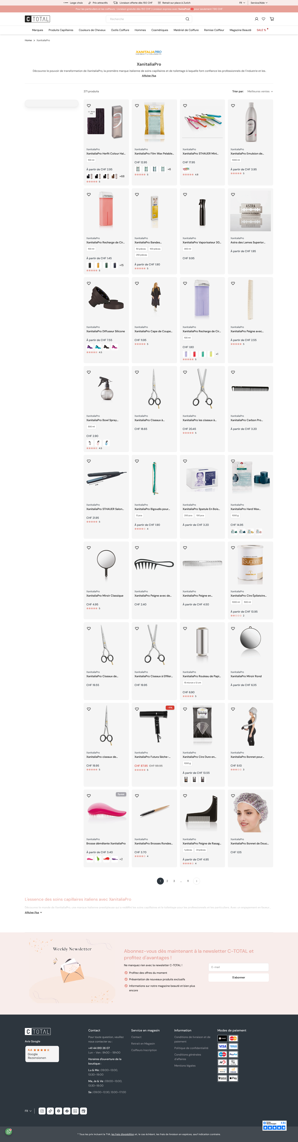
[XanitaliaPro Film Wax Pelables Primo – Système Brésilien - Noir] (138, 169)
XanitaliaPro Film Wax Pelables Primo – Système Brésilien (154, 154)
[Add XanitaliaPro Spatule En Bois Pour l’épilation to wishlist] (185, 460)
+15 (122, 265)
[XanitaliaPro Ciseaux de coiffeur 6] (106, 645)
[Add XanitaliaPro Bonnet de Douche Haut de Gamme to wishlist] (233, 794)
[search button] (187, 19)
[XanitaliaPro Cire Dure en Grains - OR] (186, 779)
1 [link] (160, 881)
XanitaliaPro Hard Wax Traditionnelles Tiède (245, 509)
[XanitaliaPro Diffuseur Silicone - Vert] (98, 347)
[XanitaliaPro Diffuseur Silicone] (106, 299)
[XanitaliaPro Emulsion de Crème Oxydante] (250, 122)
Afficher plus (149, 75)
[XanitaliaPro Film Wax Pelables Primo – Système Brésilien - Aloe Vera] (162, 169)
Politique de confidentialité (191, 1048)
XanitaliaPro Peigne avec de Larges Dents (152, 596)
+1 (217, 354)
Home (28, 40)
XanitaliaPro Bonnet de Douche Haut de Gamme (250, 843)
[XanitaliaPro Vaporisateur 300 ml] (202, 211)
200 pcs (188, 515)
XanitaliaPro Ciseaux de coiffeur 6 (101, 676)
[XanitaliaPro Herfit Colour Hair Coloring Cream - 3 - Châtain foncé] (106, 176)
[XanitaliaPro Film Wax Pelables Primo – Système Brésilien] (154, 122)
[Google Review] (42, 1048)
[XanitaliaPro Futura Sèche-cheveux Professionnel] (154, 725)
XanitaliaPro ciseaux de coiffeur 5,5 (101, 757)
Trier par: (238, 91)
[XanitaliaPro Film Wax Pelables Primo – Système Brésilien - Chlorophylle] (146, 169)
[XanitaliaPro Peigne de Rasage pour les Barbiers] (202, 812)
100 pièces (155, 248)
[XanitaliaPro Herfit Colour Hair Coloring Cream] (106, 122)
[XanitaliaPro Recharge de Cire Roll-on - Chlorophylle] (106, 265)
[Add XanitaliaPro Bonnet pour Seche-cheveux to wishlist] (233, 708)
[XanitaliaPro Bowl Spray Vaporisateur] (106, 388)
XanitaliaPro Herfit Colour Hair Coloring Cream (105, 154)
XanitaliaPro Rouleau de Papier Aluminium (202, 676)
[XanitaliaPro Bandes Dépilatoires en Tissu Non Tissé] (154, 211)
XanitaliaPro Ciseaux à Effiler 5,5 (153, 676)
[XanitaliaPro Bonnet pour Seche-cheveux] (250, 725)
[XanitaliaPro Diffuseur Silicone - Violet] (89, 347)
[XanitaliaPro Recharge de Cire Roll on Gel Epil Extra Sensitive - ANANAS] (210, 354)
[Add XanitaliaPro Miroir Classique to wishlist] (88, 546)
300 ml (187, 248)
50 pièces (141, 248)
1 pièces (188, 850)
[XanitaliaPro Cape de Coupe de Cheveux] (154, 299)
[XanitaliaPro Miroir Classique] (106, 564)
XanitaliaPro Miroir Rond (246, 676)
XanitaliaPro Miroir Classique (104, 595)
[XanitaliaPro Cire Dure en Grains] (202, 725)
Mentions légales (185, 1065)
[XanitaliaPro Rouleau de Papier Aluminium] (202, 645)
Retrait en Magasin (143, 1043)
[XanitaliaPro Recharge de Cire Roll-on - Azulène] (114, 265)
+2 (121, 859)
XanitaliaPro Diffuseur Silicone (105, 331)
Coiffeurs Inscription (144, 1050)
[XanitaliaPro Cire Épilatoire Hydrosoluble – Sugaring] (250, 564)
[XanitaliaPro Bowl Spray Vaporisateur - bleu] (106, 443)
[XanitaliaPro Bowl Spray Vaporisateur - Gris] (89, 443)
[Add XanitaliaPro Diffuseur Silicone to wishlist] (88, 282)
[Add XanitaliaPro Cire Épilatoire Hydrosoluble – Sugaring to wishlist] (233, 546)
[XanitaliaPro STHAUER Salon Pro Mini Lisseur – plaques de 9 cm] (106, 477)
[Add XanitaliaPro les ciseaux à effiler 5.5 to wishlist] (185, 371)
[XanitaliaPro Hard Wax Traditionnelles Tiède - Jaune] (250, 531)
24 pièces (201, 850)
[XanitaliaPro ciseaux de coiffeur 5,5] (106, 725)
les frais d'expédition (122, 1134)
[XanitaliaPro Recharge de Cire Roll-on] (106, 211)
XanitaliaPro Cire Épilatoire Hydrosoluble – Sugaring (248, 596)
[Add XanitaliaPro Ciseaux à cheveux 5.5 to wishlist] (136, 371)
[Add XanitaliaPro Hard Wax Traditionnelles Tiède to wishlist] (233, 460)
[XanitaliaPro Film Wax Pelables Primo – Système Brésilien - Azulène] (154, 169)
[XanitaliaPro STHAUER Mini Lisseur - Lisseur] (186, 169)
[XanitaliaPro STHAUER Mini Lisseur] (202, 122)
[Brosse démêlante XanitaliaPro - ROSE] (89, 859)
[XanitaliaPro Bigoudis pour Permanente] (154, 477)
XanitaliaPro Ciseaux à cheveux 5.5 (149, 420)
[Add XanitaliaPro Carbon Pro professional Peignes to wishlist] (233, 371)
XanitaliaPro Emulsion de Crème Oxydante (246, 154)
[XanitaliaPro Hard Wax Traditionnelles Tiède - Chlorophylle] (234, 531)
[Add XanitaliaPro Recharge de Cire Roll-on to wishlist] (88, 193)
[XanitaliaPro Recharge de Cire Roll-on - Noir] (89, 265)
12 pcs (139, 515)
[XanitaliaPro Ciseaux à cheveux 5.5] (154, 388)
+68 (122, 176)
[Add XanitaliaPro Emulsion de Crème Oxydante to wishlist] (233, 104)
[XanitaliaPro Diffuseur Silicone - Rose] (114, 347)
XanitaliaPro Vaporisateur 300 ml (202, 242)
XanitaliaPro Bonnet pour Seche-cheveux (246, 757)
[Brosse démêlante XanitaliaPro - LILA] (114, 859)
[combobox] (149, 19)
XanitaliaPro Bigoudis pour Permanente (151, 509)
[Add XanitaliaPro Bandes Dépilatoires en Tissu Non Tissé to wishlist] (136, 193)
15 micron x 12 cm (192, 682)
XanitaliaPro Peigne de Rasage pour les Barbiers (202, 843)
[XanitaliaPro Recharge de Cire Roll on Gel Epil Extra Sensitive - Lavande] (186, 354)
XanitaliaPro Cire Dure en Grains (199, 757)
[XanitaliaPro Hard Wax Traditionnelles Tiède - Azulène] (242, 531)
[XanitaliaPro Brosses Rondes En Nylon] (154, 812)
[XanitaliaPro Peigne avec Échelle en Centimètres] (250, 299)
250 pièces (141, 255)
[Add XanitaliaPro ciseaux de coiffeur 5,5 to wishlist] (88, 708)
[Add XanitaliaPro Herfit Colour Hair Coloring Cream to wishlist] (88, 104)
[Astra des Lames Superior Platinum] (250, 211)
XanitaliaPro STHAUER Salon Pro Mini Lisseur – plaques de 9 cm (105, 509)
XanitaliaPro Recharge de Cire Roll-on (105, 242)
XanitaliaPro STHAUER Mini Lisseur (200, 154)
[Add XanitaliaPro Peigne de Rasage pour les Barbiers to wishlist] (185, 794)
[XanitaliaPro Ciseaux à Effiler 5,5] (154, 645)
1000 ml (236, 160)
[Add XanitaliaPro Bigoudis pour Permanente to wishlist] (136, 460)
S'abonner (238, 977)
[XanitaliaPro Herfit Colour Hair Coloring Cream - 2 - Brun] (98, 176)
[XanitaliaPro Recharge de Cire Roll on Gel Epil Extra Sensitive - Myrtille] (194, 354)
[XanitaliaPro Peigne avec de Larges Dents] (154, 564)
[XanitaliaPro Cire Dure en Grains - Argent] (194, 779)
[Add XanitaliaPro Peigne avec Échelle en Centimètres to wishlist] (233, 282)
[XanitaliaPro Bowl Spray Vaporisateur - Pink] (98, 443)
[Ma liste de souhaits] (263, 18)
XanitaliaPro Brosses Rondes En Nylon (153, 843)
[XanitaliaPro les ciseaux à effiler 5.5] (202, 388)
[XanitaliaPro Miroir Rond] (250, 645)
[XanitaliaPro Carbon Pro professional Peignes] (250, 388)
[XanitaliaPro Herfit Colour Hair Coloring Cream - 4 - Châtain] (114, 176)
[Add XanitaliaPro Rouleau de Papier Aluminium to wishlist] (185, 627)
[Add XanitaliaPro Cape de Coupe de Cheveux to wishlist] (136, 282)
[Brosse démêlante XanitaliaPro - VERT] (98, 859)
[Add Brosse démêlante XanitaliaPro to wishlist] (88, 794)
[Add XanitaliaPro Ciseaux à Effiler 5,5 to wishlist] (136, 627)
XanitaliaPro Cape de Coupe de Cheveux (153, 331)
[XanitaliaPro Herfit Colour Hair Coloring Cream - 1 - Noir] (89, 176)
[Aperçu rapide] (124, 107)
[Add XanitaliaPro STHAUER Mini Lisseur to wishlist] (185, 104)
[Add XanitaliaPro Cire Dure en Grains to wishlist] (185, 708)
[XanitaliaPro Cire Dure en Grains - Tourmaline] (202, 779)
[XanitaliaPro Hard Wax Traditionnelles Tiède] (250, 477)
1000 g (235, 515)
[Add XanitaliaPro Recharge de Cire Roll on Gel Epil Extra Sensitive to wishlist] (185, 282)
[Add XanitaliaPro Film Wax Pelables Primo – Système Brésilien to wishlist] (136, 104)
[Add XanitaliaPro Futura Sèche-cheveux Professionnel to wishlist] (136, 708)
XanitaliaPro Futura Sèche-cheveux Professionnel (152, 757)
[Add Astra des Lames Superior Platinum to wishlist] (233, 193)
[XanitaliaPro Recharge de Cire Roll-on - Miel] (98, 265)
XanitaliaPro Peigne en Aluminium (197, 596)
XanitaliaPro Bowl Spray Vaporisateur (101, 420)
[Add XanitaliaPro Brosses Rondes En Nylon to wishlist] (136, 794)
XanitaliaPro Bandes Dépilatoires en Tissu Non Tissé (154, 242)
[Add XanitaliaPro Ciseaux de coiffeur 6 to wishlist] (88, 627)
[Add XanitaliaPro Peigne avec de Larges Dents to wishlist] (136, 546)
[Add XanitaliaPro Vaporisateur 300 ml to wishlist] (185, 193)
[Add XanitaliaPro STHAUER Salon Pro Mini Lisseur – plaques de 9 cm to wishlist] (88, 460)
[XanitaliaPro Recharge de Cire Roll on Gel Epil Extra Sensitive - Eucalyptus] (202, 354)
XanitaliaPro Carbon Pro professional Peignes (246, 420)
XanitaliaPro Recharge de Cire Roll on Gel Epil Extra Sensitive (202, 331)
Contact (136, 1037)
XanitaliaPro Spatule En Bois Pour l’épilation (200, 509)
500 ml (247, 602)
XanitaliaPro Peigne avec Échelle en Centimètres (246, 331)
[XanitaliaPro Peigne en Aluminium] (202, 564)
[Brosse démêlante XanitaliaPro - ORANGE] (106, 859)
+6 (169, 169)
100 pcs (200, 515)
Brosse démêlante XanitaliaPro (106, 843)
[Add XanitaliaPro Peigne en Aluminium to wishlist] (185, 546)
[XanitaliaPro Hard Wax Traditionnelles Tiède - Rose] (258, 531)
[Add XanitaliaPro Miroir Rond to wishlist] (233, 627)
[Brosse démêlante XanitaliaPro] (106, 812)
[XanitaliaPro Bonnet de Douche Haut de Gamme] (250, 812)
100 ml (91, 160)
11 (188, 881)
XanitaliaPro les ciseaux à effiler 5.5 (199, 420)
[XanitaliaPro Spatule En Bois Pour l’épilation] (202, 477)
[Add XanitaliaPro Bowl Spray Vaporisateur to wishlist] (88, 371)
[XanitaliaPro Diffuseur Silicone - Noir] (106, 347)
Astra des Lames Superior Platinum (247, 242)
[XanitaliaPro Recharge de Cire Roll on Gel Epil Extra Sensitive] (202, 299)
